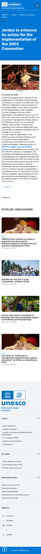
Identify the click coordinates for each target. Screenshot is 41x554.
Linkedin (9, 535)
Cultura (13, 15)
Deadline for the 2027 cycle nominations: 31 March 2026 (15, 280)
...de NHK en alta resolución (11, 468)
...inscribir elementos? (9, 429)
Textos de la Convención (11, 485)
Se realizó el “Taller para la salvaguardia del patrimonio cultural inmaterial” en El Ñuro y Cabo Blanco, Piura (20, 358)
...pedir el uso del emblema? (12, 441)
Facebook (10, 516)
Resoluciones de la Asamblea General (15, 495)
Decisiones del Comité (10, 498)
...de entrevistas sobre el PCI (12, 465)
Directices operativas (9, 488)
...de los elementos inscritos (11, 461)
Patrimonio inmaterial (27, 15)
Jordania (6, 187)
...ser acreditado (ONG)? (10, 438)
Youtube (9, 525)
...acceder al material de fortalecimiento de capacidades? (17, 433)
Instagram (9, 520)
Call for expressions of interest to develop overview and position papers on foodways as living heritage (20, 317)
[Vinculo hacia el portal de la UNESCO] (14, 4)
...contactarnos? (7, 444)
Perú (4, 237)
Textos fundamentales (10, 491)
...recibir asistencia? (9, 426)
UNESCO (5, 15)
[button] (3, 21)
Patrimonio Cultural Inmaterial (13, 8)
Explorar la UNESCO (19, 550)
